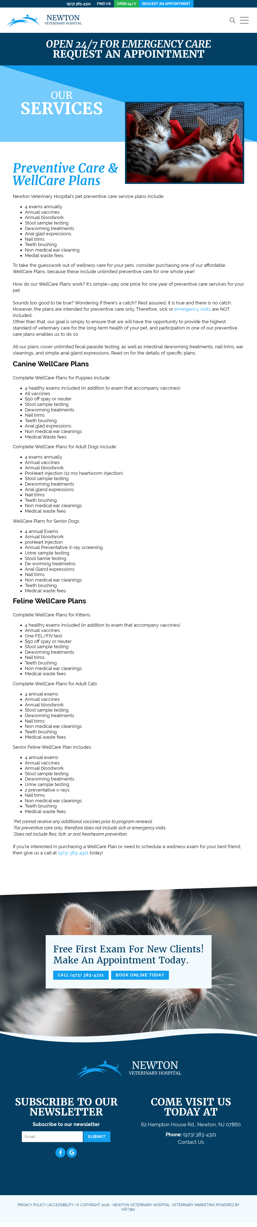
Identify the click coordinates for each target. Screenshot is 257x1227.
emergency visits (192, 309)
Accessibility (61, 1205)
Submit (97, 1136)
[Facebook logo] (60, 1153)
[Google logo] (72, 1153)
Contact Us (191, 1142)
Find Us (104, 4)
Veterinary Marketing (193, 1205)
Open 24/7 (126, 4)
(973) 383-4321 (79, 4)
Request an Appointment (166, 4)
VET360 (128, 1209)
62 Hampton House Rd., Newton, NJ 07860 (191, 1125)
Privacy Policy (32, 1205)
